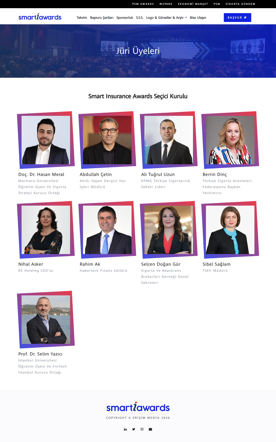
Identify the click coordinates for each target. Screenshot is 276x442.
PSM (217, 4)
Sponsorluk (124, 18)
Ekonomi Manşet (193, 4)
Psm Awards (143, 4)
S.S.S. (139, 18)
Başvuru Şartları (101, 18)
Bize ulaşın (198, 18)
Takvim (82, 18)
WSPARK (166, 4)
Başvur (236, 17)
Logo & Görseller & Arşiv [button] (165, 18)
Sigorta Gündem (241, 4)
